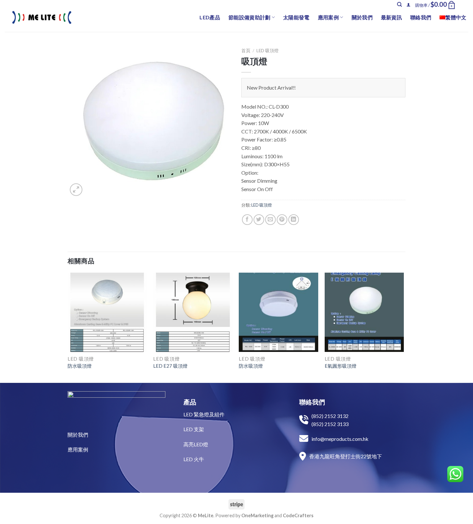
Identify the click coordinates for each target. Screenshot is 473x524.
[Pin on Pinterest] (282, 219)
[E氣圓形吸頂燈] (364, 312)
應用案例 (328, 17)
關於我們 (362, 17)
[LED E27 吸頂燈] (193, 312)
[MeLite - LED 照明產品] (42, 17)
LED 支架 (193, 429)
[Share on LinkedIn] (293, 219)
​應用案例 (78, 449)
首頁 (245, 50)
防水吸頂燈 (80, 366)
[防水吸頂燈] (107, 312)
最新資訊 (391, 17)
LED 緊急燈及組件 (204, 414)
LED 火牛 (193, 459)
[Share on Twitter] (259, 219)
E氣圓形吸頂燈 (341, 366)
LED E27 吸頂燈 (170, 366)
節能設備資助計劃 (249, 17)
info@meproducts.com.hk (339, 439)
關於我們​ (78, 435)
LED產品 (209, 17)
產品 (189, 402)
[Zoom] (76, 189)
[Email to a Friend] (270, 219)
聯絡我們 (420, 17)
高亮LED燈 (195, 444)
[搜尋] (399, 4)
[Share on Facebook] (247, 219)
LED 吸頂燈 (267, 50)
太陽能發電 (296, 17)
